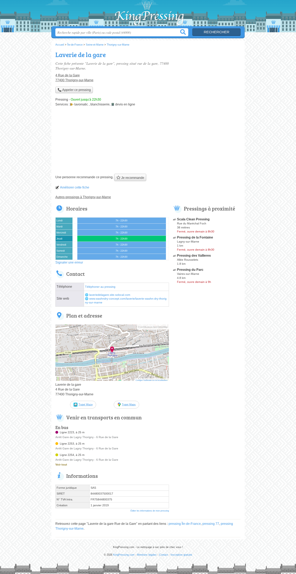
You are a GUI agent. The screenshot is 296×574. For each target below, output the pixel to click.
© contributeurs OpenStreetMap (153, 327)
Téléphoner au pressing (100, 286)
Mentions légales (147, 554)
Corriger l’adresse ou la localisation (152, 380)
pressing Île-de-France (185, 523)
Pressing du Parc (190, 269)
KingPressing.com (148, 14)
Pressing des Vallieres (194, 255)
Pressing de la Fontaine (195, 237)
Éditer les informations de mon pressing (149, 510)
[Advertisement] (148, 141)
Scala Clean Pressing (193, 219)
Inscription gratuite (181, 554)
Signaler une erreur (69, 262)
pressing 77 (210, 523)
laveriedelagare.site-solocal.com (109, 294)
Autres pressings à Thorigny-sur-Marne (83, 197)
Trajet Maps (129, 404)
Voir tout (61, 464)
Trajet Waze (86, 404)
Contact (163, 554)
